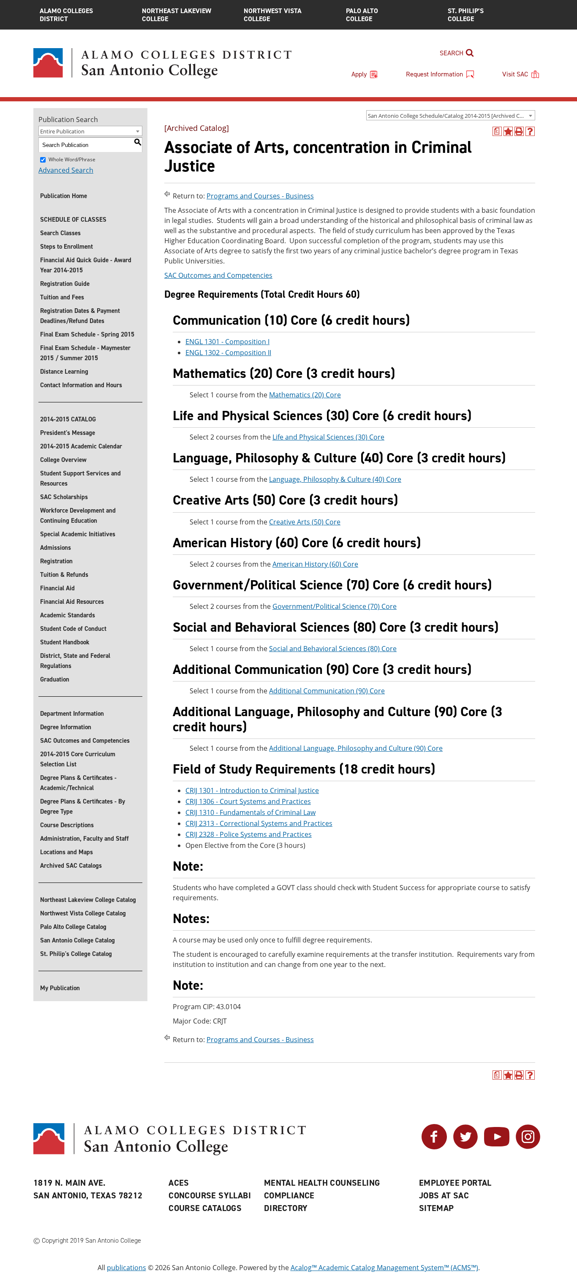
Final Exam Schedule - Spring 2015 (87, 334)
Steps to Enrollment (66, 246)
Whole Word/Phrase (72, 159)
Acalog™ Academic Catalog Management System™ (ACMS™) (384, 1267)
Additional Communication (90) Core (327, 690)
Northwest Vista (273, 14)
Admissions (55, 547)
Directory (286, 1208)
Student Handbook (65, 642)
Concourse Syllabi (210, 1195)
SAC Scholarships (64, 497)
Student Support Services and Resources (80, 478)
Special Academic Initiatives (77, 534)
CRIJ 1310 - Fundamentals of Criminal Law (250, 812)
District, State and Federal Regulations (75, 661)
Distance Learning (64, 371)
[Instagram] (528, 1146)
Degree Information (65, 727)
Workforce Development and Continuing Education (78, 515)
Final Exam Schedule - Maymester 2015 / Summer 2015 (85, 353)
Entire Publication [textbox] (62, 131)
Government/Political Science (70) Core (334, 606)
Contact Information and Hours (81, 385)
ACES (179, 1182)
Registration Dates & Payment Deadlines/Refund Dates (80, 316)
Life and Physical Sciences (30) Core (328, 437)
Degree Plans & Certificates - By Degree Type (82, 806)
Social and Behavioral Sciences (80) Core (333, 648)
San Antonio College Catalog (77, 940)
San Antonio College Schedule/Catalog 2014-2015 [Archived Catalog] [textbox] (451, 115)
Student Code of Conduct (73, 629)
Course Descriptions (67, 825)
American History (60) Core (315, 564)
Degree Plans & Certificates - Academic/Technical (78, 783)
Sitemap (436, 1208)
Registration (56, 561)
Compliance (289, 1195)
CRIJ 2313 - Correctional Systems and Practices (258, 823)
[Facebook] (434, 1146)
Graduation (54, 679)
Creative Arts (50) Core (304, 522)
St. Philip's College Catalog (76, 954)
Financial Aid (57, 588)
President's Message (67, 433)
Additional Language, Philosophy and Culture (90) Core (356, 748)
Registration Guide (65, 284)
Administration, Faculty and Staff (84, 838)
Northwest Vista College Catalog (83, 913)
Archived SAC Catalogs (71, 865)
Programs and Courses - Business (260, 196)
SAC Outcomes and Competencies (85, 740)
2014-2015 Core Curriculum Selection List (77, 759)
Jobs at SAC (444, 1195)
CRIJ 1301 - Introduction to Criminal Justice (252, 790)
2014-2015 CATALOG (68, 419)
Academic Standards (67, 615)
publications (126, 1267)
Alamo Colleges (66, 14)
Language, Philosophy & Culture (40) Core (335, 479)
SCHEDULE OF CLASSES (73, 219)
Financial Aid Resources (72, 601)
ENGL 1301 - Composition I (227, 341)
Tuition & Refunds (64, 574)
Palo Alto (362, 14)
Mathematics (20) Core (305, 394)
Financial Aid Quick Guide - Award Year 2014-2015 (85, 265)
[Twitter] (465, 1146)
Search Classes (60, 233)
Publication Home (63, 196)
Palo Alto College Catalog (73, 927)
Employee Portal (455, 1182)
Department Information (72, 713)
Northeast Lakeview (176, 14)
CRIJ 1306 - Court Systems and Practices (248, 801)
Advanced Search (65, 170)
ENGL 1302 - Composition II (228, 352)
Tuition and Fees (62, 297)
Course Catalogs (205, 1208)
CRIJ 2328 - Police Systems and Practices (248, 834)
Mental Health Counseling (322, 1182)
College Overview (63, 460)
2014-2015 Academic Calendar (81, 446)
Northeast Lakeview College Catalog (88, 900)
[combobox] (450, 115)
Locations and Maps (66, 852)
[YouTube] (496, 1146)
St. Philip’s (466, 14)
